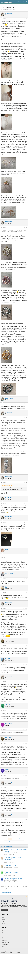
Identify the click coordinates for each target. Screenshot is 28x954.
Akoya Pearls (12, 874)
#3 (26, 404)
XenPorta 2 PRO (4, 952)
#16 (26, 729)
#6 (26, 503)
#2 (26, 227)
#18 (26, 775)
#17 (26, 743)
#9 (26, 579)
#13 (26, 664)
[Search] (26, 1)
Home (3, 917)
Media (3, 921)
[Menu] (2, 1)
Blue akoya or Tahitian (11, 872)
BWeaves (6, 861)
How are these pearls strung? (13, 879)
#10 (26, 592)
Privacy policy (5, 944)
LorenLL (5, 853)
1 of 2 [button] (9, 839)
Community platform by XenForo (13, 951)
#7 (26, 522)
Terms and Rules (5, 942)
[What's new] (23, 1)
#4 (26, 417)
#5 (26, 482)
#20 (26, 819)
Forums (3, 919)
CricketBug (4, 9)
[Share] (24, 19)
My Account (4, 932)
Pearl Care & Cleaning (13, 861)
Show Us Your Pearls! (12, 853)
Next (14, 839)
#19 (26, 787)
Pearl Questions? (13, 880)
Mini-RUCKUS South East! (11, 866)
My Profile (4, 930)
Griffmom (6, 874)
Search (3, 923)
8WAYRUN (18, 952)
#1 (26, 19)
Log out (3, 934)
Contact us (4, 940)
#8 (26, 555)
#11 (26, 608)
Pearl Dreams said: (6, 485)
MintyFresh (6, 880)
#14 (26, 681)
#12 (26, 645)
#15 (26, 710)
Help (3, 946)
